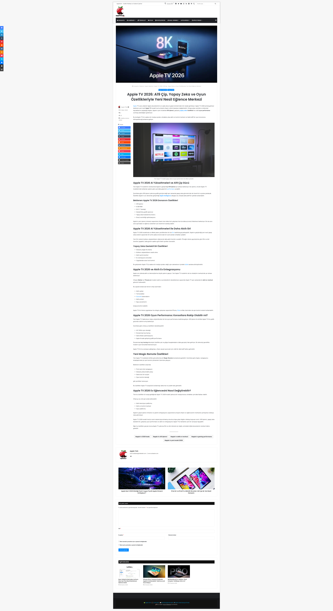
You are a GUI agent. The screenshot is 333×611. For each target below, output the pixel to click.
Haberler (131, 20)
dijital (186, 264)
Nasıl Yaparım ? (173, 20)
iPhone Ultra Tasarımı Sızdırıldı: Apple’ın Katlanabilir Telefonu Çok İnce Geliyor (154, 581)
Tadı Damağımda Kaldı (167, 602)
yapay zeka (183, 110)
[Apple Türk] (120, 11)
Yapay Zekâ (171, 90)
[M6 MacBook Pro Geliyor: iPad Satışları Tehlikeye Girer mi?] (179, 571)
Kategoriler (185, 20)
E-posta (121, 535)
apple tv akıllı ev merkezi (179, 436)
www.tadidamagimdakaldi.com (138, 453)
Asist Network (167, 604)
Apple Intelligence (165, 195)
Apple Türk (124, 107)
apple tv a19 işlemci (160, 436)
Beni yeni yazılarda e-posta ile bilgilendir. (131, 545)
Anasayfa (121, 20)
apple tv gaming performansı (202, 436)
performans (170, 189)
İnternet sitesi (172, 535)
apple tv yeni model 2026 (174, 440)
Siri (173, 232)
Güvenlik (139, 296)
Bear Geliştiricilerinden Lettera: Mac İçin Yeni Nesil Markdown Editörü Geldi (128, 581)
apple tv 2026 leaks (143, 436)
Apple (135, 106)
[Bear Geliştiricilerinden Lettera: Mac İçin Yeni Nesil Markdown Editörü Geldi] (129, 571)
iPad (178, 310)
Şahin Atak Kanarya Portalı (182, 602)
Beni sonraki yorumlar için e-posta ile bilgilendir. (133, 541)
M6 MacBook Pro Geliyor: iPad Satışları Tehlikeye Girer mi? (177, 580)
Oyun (151, 20)
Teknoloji (142, 20)
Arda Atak (156, 602)
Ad (119, 528)
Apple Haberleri (149, 86)
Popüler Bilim (160, 20)
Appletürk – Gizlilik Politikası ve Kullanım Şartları (129, 3)
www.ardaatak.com (153, 453)
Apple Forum (197, 20)
